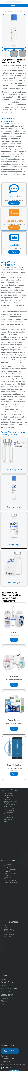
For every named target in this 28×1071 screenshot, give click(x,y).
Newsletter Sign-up (9, 1045)
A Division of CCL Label (8, 1058)
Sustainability (7, 936)
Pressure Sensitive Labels (10, 810)
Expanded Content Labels (10, 801)
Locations (3, 979)
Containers (6, 797)
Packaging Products (13, 11)
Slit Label (14, 544)
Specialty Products (8, 817)
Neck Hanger (14, 582)
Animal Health (7, 864)
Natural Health (7, 877)
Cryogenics (7, 799)
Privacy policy (4, 985)
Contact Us (8, 1067)
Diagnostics (7, 871)
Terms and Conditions (6, 992)
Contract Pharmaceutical (10, 869)
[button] (3, 31)
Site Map (3, 1005)
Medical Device (7, 875)
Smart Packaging (8, 816)
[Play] (14, 31)
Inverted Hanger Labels (9, 805)
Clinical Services (8, 929)
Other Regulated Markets (10, 881)
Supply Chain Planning (9, 934)
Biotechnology (7, 866)
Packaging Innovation (9, 931)
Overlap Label (14, 507)
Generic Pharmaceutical (10, 873)
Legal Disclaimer (5, 998)
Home (5, 11)
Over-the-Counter (8, 879)
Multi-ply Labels (8, 806)
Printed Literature (8, 812)
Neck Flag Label (14, 469)
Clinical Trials (7, 868)
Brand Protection (8, 793)
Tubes (5, 821)
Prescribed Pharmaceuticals (11, 882)
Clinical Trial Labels (8, 795)
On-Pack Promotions (9, 808)
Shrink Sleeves (7, 814)
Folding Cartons (8, 803)
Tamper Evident (8, 819)
